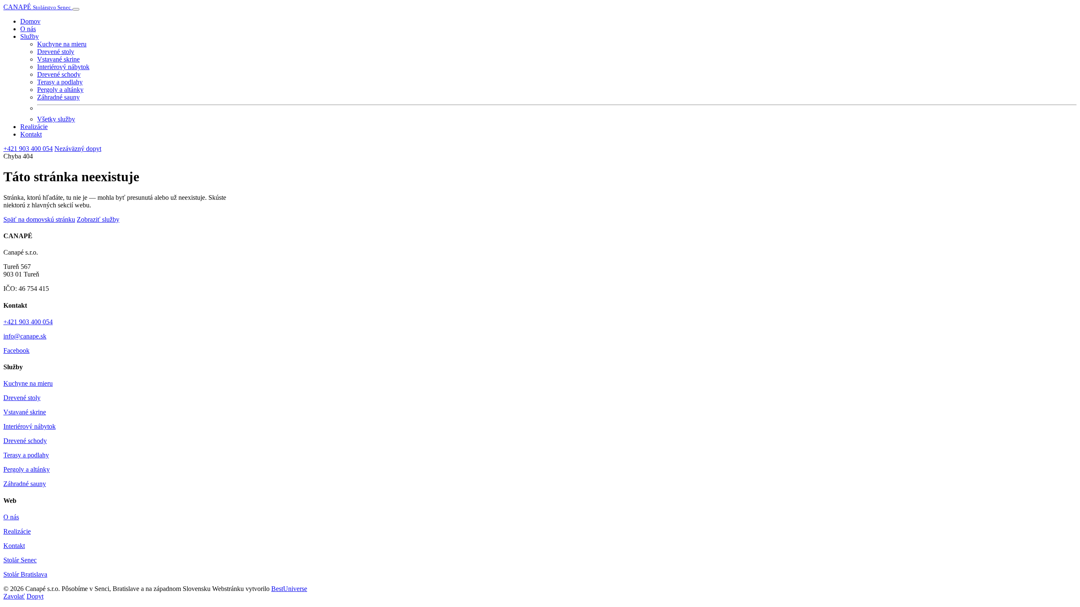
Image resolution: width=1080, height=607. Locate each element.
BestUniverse (289, 588)
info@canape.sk (24, 336)
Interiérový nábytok (63, 66)
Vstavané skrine (58, 59)
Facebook (16, 350)
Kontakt (31, 134)
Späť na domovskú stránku (39, 219)
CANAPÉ (37, 7)
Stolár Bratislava (25, 574)
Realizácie (34, 126)
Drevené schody (59, 74)
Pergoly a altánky (60, 89)
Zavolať (14, 596)
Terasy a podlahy (60, 82)
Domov (30, 21)
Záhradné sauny (58, 97)
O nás (28, 28)
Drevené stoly (55, 51)
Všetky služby (56, 119)
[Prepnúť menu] (76, 9)
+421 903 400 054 (28, 148)
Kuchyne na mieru (61, 44)
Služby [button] (29, 36)
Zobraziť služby (98, 219)
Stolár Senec (20, 560)
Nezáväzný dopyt (77, 148)
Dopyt (35, 596)
